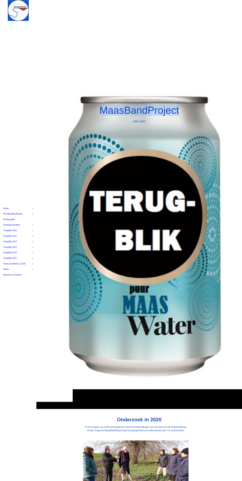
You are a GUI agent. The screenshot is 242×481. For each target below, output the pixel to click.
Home (6, 208)
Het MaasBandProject (13, 214)
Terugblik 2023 (10, 247)
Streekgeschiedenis (11, 225)
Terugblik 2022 (10, 241)
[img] (139, 204)
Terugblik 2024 (10, 252)
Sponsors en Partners (12, 274)
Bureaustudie (9, 219)
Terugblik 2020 (10, 230)
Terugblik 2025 (10, 258)
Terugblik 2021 (10, 236)
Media (6, 269)
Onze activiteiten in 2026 (14, 263)
